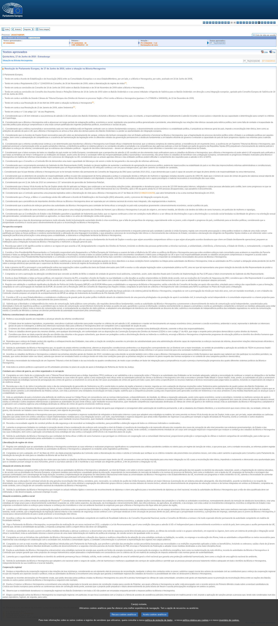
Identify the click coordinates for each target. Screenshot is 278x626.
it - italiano (237, 22)
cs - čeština (210, 22)
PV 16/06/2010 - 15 (78, 43)
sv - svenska (274, 22)
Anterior (18, 29)
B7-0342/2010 (8, 43)
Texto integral (44, 29)
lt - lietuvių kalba (244, 22)
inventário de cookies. (229, 620)
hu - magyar (247, 22)
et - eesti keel (219, 22)
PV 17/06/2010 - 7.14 (149, 43)
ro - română (262, 22)
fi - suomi (271, 22)
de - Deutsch (216, 22)
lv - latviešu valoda (241, 22)
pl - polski (256, 22)
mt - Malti (250, 22)
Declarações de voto (149, 45)
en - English (225, 22)
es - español (207, 22)
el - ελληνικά (222, 22)
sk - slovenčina (265, 22)
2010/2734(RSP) (17, 35)
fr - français (228, 22)
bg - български (204, 22)
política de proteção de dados (159, 620)
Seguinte (27, 29)
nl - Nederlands (253, 22)
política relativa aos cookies (196, 620)
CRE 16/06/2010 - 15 (79, 45)
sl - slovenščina (268, 22)
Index (7, 29)
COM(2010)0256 (147, 193)
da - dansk (213, 22)
